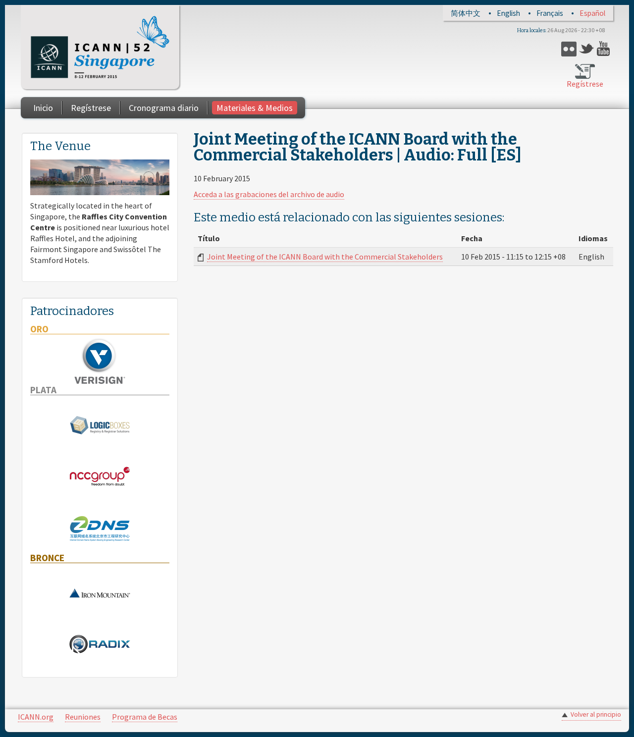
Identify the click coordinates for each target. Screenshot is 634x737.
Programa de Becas (144, 717)
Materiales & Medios (254, 107)
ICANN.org (35, 717)
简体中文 (465, 13)
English (508, 13)
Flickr (569, 48)
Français (549, 13)
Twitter (586, 48)
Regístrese (585, 84)
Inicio (43, 107)
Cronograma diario (164, 107)
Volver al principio (596, 714)
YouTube (604, 48)
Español (592, 13)
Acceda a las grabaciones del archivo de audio (269, 194)
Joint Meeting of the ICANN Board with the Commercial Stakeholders (325, 257)
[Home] (100, 47)
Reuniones (83, 717)
